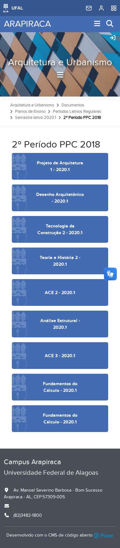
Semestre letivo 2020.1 (35, 117)
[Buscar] (110, 24)
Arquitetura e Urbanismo (60, 62)
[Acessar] (112, 38)
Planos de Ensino (30, 111)
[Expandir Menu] (97, 24)
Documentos (72, 105)
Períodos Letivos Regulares (77, 111)
